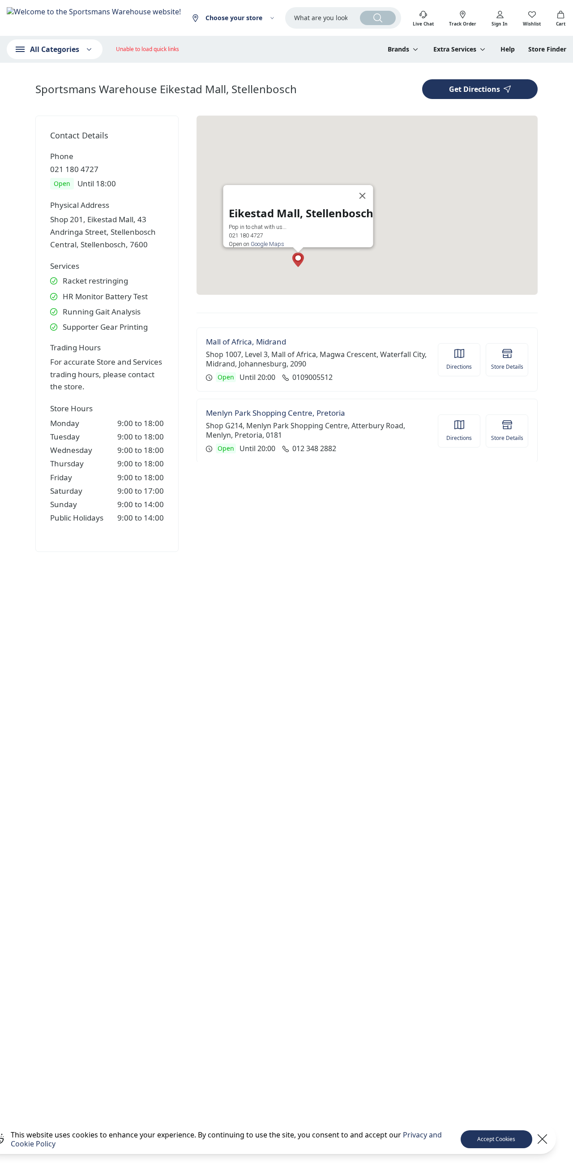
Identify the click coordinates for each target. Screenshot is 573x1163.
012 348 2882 (314, 448)
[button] (298, 260)
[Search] (378, 18)
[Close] (362, 196)
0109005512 (312, 377)
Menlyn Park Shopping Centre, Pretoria (275, 413)
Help (507, 49)
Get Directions (474, 89)
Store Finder (547, 49)
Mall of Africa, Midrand (246, 341)
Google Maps (267, 244)
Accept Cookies (496, 1139)
